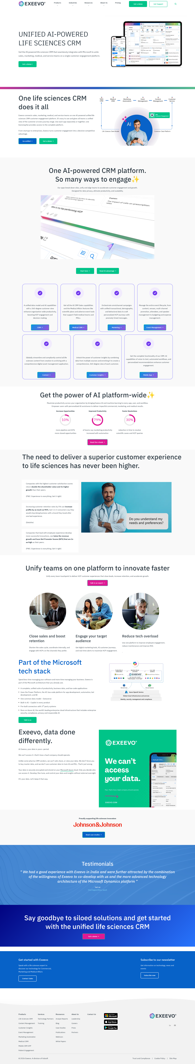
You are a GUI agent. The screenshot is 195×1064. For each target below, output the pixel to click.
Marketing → (117, 327)
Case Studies (61, 1028)
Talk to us (27, 720)
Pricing (118, 3)
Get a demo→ (27, 64)
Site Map (172, 1058)
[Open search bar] (175, 4)
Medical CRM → (78, 327)
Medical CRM (23, 1041)
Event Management (26, 1032)
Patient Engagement (26, 1050)
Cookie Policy (159, 1058)
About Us (103, 3)
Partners (75, 1032)
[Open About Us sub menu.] (103, 5)
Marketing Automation (27, 1037)
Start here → (85, 271)
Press (74, 1028)
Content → (46, 375)
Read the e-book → (97, 442)
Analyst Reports (62, 1019)
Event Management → (154, 327)
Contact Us (91, 1014)
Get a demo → (48, 141)
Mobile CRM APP (25, 1046)
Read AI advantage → (108, 271)
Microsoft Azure (67, 770)
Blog (57, 1023)
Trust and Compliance (141, 1058)
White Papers (61, 1041)
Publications (60, 1032)
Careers (74, 1023)
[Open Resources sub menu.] (88, 5)
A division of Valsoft (40, 1058)
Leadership (76, 1019)
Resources (89, 3)
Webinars (59, 1037)
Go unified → (27, 141)
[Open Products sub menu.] (57, 5)
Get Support (158, 4)
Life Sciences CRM (26, 1019)
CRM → (40, 327)
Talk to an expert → (97, 583)
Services (41, 1014)
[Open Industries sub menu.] (72, 5)
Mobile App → (148, 375)
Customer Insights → (97, 375)
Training (41, 1023)
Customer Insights (25, 1028)
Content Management (27, 1023)
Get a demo (138, 4)
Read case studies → (94, 835)
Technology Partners (45, 1019)
